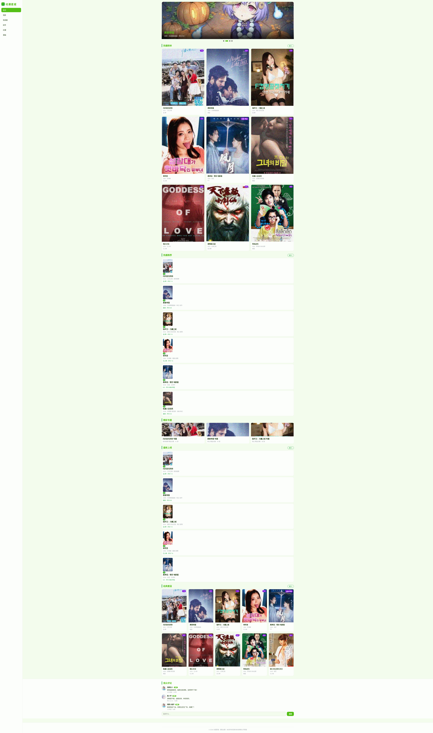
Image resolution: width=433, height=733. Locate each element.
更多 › (290, 46)
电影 (4, 15)
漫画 (4, 35)
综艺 (4, 25)
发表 (290, 714)
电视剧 (5, 20)
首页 (4, 10)
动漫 (4, 30)
